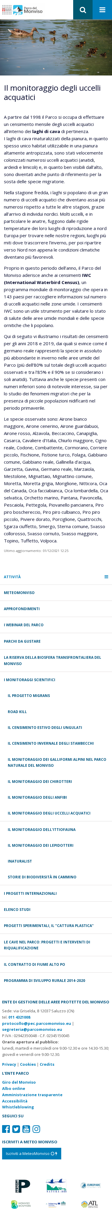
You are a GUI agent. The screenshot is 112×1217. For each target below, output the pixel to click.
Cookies (28, 1064)
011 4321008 (19, 1017)
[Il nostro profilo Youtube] (26, 1129)
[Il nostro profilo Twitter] (16, 1129)
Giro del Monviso (19, 1082)
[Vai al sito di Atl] (91, 1204)
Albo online (13, 1088)
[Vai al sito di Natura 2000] (56, 1184)
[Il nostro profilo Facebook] (6, 1129)
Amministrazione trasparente (32, 1094)
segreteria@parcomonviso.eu (32, 1029)
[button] (83, 9)
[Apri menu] (102, 10)
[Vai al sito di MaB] (21, 1204)
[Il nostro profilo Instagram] (36, 1129)
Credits (47, 1064)
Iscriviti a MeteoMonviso (28, 1153)
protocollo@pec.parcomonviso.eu (36, 1023)
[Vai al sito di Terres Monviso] (56, 1204)
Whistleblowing (18, 1107)
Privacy (9, 1064)
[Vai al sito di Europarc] (91, 1184)
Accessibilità (14, 1101)
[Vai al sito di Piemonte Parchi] (21, 1184)
